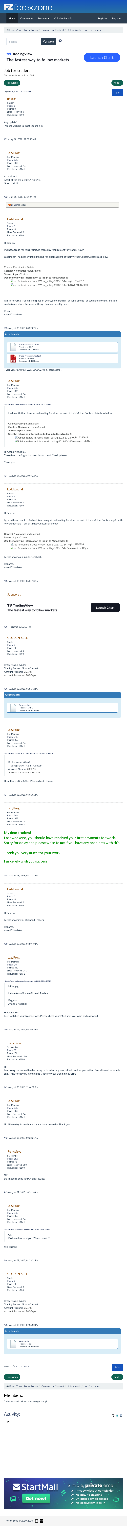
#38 (6, 875)
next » (117, 82)
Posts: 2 (11, 645)
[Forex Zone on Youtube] (36, 1520)
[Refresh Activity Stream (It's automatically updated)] (117, 1415)
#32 (6, 197)
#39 (6, 944)
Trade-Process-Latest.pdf (30, 356)
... (20, 91)
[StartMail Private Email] (63, 1493)
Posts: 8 (11, 106)
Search (50, 41)
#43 (6, 1192)
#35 (6, 581)
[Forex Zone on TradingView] (41, 1520)
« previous (12, 82)
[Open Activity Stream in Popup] (113, 1415)
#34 (6, 476)
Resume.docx (25, 705)
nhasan (14, 204)
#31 (6, 139)
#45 (6, 1325)
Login (115, 18)
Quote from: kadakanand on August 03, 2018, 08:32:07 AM (27, 404)
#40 (6, 1029)
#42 (6, 1138)
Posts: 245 (12, 160)
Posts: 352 (12, 1050)
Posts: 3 (11, 226)
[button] (117, 92)
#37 (6, 795)
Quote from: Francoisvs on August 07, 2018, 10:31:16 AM (27, 1229)
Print (117, 92)
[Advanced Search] (60, 41)
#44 (6, 1260)
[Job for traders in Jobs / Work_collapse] (121, 1415)
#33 (6, 328)
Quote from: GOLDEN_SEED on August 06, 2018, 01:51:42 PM (28, 753)
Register (102, 18)
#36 (6, 627)
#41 (6, 1087)
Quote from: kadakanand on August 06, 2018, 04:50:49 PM (27, 981)
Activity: (12, 1414)
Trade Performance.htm (29, 344)
